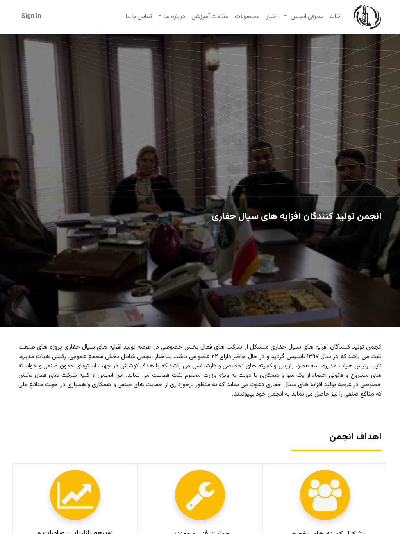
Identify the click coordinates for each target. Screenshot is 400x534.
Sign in (31, 17)
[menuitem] (335, 17)
